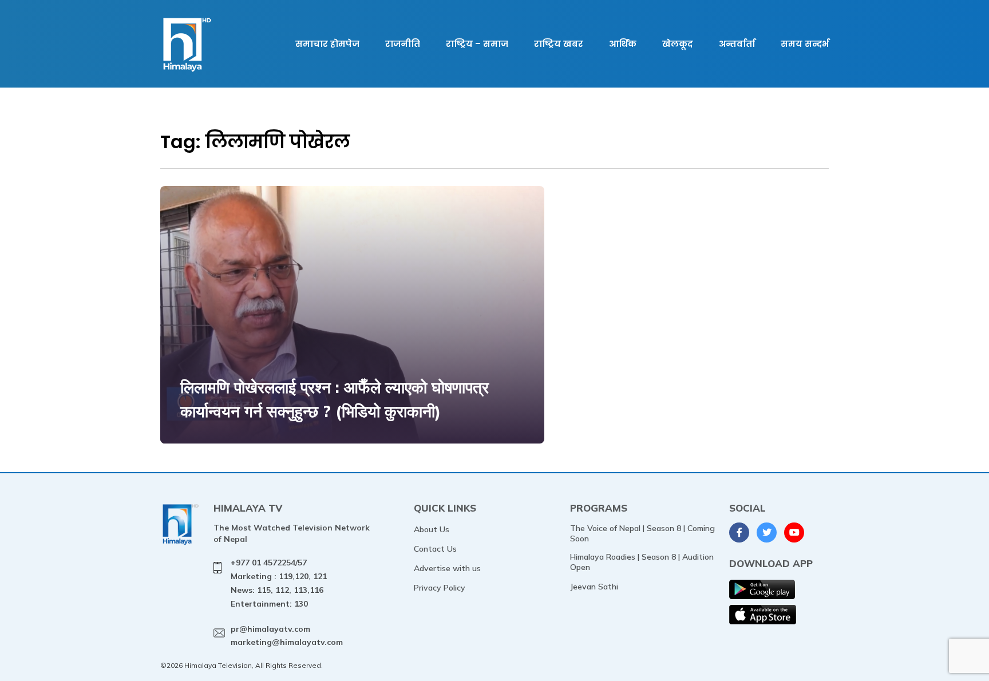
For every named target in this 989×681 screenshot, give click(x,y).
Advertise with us (447, 568)
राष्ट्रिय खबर (558, 44)
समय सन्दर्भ (805, 44)
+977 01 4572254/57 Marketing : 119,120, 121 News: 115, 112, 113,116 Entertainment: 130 (279, 582)
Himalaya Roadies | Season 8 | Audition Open (642, 562)
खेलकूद (677, 44)
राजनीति (402, 44)
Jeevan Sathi (594, 586)
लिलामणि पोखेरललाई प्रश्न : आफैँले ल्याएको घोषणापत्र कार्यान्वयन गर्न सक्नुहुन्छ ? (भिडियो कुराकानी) (334, 399)
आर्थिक (622, 44)
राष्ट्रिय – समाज (477, 44)
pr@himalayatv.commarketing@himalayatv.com (287, 636)
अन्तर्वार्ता (737, 44)
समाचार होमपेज (327, 44)
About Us (431, 529)
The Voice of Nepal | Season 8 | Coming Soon (642, 533)
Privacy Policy (439, 588)
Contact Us (435, 549)
